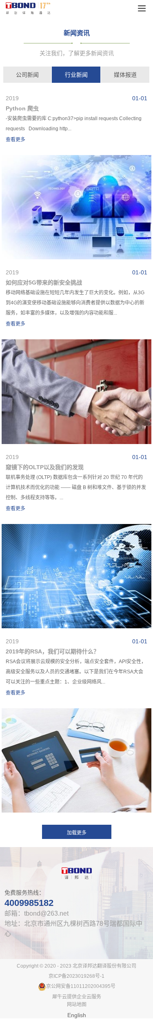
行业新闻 (76, 74)
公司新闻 (27, 74)
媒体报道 (125, 74)
